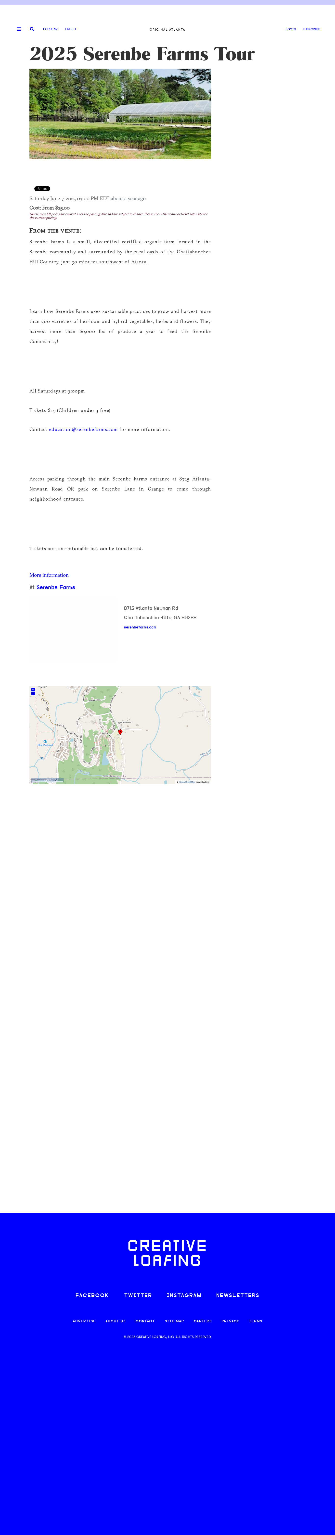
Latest (71, 29)
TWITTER (138, 1296)
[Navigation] (17, 29)
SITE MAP (174, 1321)
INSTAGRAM (184, 1296)
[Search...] (32, 29)
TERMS (255, 1321)
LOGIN (291, 29)
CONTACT (145, 1321)
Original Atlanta (167, 29)
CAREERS (203, 1321)
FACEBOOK (92, 1296)
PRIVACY (230, 1321)
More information (49, 575)
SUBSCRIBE (311, 29)
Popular (50, 29)
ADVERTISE (84, 1321)
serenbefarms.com (140, 627)
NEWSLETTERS (237, 1296)
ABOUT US (115, 1321)
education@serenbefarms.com (83, 429)
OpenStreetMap (187, 782)
